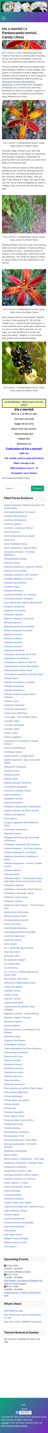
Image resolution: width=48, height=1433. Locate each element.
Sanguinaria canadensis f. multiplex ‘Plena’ (24, 1163)
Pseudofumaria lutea (13, 1124)
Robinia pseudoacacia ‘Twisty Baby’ (20, 1140)
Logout (24, 1408)
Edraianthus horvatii (13, 798)
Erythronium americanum (15, 829)
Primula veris (10, 1108)
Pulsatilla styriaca (12, 1128)
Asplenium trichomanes (15, 610)
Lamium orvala (11, 994)
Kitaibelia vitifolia (12, 990)
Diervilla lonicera (12, 774)
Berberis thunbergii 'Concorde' (18, 630)
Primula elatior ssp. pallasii (16, 1100)
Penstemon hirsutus (13, 1064)
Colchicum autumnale (14, 705)
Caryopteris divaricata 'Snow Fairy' (20, 654)
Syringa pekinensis (12, 1194)
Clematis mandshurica (14, 690)
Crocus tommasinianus (14, 748)
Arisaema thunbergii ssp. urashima (20, 594)
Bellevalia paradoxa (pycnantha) (19, 626)
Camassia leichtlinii (13, 642)
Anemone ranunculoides (15, 570)
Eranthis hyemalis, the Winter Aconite (21, 810)
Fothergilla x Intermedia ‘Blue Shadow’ (22, 844)
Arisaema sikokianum (14, 590)
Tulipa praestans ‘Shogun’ (16, 1210)
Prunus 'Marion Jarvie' (14, 1116)
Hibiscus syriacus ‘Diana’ (15, 916)
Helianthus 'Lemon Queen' (16, 897)
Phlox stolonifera (12, 1080)
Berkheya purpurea (13, 634)
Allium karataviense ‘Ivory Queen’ (19, 536)
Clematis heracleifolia (14, 686)
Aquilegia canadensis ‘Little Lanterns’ (21, 574)
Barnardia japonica (12, 622)
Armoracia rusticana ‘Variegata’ (18, 598)
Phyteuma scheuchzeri (14, 1084)
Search (38, 488)
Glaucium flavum (12, 874)
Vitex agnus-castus (13, 1234)
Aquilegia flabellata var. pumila (18, 578)
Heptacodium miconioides (16, 912)
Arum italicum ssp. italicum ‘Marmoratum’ (23, 602)
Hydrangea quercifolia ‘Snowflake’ (20, 932)
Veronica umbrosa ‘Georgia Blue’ (19, 1222)
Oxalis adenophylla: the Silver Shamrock (22, 1048)
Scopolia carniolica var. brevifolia (19, 1178)
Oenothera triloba (12, 1036)
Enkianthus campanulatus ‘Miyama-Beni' (22, 806)
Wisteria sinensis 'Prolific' (16, 1242)
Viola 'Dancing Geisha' (14, 1226)
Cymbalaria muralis (13, 752)
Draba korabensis (12, 794)
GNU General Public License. (14, 1426)
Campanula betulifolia (14, 650)
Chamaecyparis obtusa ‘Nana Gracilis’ (21, 666)
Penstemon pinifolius (13, 1068)
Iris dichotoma (10, 968)
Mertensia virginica (13, 1021)
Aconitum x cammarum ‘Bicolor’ (18, 528)
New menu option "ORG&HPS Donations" (23, 1321)
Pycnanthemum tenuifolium (16, 1132)
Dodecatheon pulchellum (15, 786)
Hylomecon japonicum (14, 936)
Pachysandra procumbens (16, 1052)
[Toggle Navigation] (3, 18)
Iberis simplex (10, 944)
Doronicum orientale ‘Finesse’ (17, 790)
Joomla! (4, 1423)
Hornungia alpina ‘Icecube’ (16, 920)
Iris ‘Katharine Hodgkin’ (14, 960)
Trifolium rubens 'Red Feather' (18, 1202)
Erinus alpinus (10, 818)
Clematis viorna (11, 701)
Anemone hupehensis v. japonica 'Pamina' (23, 566)
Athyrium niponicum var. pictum (18, 618)
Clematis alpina (11, 678)
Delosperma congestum (15, 767)
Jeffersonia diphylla (13, 986)
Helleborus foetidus (13, 901)
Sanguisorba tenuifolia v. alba (18, 1171)
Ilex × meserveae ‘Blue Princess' (19, 948)
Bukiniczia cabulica (13, 638)
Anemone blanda (12, 563)
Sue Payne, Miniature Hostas (17, 1271)
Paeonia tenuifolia (12, 1060)
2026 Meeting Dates (13, 1310)
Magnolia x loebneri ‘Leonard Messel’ (21, 1013)
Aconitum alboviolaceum (15, 516)
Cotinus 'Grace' (11, 733)
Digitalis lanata (11, 778)
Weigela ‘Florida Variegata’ (16, 1238)
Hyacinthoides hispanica (15, 928)
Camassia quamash (13, 646)
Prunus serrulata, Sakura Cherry (18, 1120)
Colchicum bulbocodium (15, 709)
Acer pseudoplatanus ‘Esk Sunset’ (19, 512)
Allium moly (9, 540)
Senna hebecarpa (12, 1190)
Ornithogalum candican (15, 1044)
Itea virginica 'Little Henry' (16, 978)
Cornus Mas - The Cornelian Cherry (20, 717)
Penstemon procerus (13, 1072)
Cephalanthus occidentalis (16, 658)
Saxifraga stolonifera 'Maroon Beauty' (21, 1175)
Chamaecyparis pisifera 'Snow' (18, 670)
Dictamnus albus (11, 770)
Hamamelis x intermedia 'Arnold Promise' (23, 889)
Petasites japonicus (13, 1076)
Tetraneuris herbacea (14, 1198)
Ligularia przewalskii (13, 1002)
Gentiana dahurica (12, 870)
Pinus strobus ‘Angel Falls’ (16, 1092)
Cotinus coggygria (12, 737)
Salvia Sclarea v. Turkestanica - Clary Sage (24, 1159)
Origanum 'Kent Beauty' (15, 1040)
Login (23, 1405)
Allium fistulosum (12, 532)
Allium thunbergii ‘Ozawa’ (15, 544)
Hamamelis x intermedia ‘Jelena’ (19, 893)
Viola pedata (10, 1230)
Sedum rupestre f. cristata (16, 1182)
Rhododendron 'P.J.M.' (14, 1136)
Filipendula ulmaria (12, 833)
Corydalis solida (11, 729)
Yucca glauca (10, 1246)
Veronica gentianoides (14, 1218)
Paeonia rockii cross (13, 1056)
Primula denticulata (13, 1096)
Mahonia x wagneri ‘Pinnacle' (17, 1017)
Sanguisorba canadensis (15, 1167)
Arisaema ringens (12, 586)
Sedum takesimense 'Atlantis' (17, 1186)
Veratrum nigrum (12, 1214)
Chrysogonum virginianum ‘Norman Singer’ (24, 674)
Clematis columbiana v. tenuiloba (19, 682)
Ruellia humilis (10, 1155)
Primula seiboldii (11, 1104)
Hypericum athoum (13, 940)
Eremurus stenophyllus (14, 814)
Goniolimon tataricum (14, 885)
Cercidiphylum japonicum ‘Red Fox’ (20, 662)
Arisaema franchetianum (15, 582)
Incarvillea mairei (12, 952)
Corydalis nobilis (12, 721)
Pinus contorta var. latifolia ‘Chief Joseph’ (23, 1088)
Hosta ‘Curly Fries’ (12, 924)
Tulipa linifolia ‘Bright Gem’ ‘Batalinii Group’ (24, 1206)
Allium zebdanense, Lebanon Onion (20, 548)
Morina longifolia (12, 1025)
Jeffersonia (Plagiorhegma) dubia (19, 982)
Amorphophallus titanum (15, 559)
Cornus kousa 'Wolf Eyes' (16, 713)
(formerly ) (22, 81)
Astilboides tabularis (13, 614)
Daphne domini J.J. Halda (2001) (19, 756)
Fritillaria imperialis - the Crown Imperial (22, 848)
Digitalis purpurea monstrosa (17, 782)
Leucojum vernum (12, 998)
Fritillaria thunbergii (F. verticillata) (20, 852)
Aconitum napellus (12, 524)
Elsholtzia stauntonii (13, 802)
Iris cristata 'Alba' (12, 964)
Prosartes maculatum (14, 1112)
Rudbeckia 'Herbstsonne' (15, 1151)
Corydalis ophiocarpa (14, 725)
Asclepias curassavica (14, 606)
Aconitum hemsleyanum (15, 520)
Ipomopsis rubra (11, 956)
